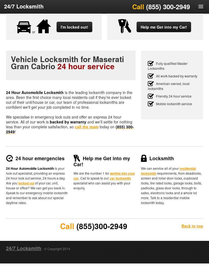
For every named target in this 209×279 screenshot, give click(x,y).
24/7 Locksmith (24, 6)
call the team (87, 126)
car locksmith (120, 178)
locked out (26, 183)
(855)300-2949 (101, 226)
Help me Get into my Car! (164, 27)
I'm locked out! (74, 27)
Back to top (192, 225)
